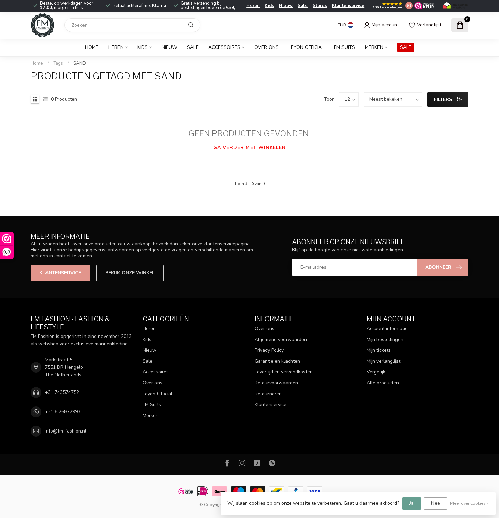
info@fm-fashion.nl (65, 431)
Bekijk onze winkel (130, 273)
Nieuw (286, 6)
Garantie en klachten (277, 361)
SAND (79, 63)
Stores (320, 6)
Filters (444, 99)
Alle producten (383, 383)
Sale (303, 6)
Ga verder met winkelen (249, 147)
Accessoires (224, 47)
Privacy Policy (269, 350)
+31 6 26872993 (62, 411)
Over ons (266, 47)
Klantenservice (348, 6)
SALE (405, 47)
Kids (269, 6)
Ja (411, 503)
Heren (253, 6)
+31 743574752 (62, 392)
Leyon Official (306, 47)
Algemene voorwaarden (281, 339)
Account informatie (387, 328)
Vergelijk (376, 372)
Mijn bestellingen (385, 339)
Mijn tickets (379, 350)
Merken (374, 47)
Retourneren (268, 393)
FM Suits (344, 47)
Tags (58, 63)
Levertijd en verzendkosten (284, 372)
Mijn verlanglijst (383, 361)
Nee (435, 503)
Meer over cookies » (469, 503)
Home (91, 47)
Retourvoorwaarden (276, 383)
